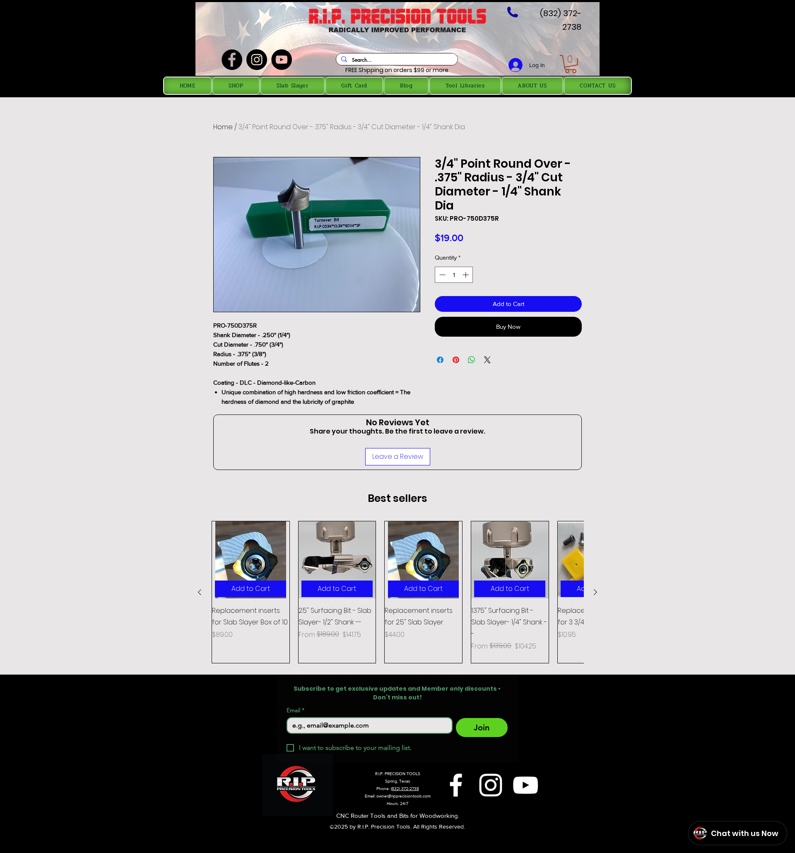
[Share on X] (487, 360)
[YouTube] (281, 59)
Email (295, 710)
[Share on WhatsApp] (472, 360)
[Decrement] (441, 274)
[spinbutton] (454, 274)
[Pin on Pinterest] (456, 360)
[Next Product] (595, 592)
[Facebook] (232, 59)
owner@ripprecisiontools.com (403, 796)
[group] (397, 592)
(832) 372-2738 (405, 788)
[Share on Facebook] (440, 360)
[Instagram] (256, 59)
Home (223, 127)
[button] (570, 64)
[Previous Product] (200, 592)
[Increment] (466, 274)
